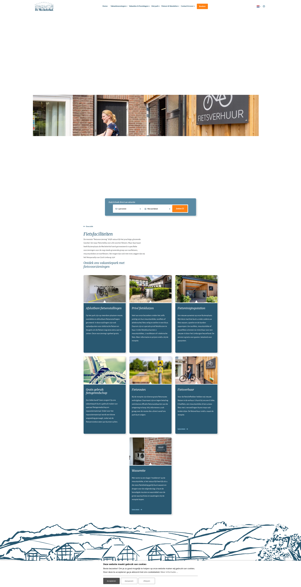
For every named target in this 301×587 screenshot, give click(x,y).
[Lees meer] (196, 370)
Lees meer (181, 429)
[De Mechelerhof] (44, 6)
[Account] (264, 6)
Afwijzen (146, 581)
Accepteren (111, 581)
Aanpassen (129, 581)
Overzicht (89, 226)
